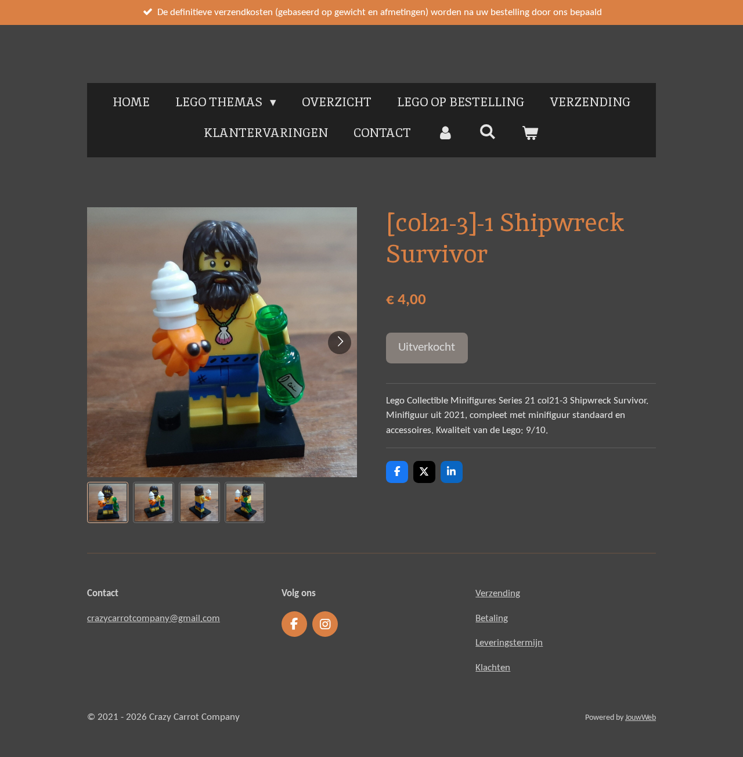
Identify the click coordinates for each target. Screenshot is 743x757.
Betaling (491, 618)
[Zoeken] (488, 131)
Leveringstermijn (509, 643)
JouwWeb (640, 717)
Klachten (492, 668)
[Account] (445, 133)
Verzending (497, 594)
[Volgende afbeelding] (339, 342)
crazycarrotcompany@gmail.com (153, 618)
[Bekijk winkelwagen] (530, 133)
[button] (107, 502)
